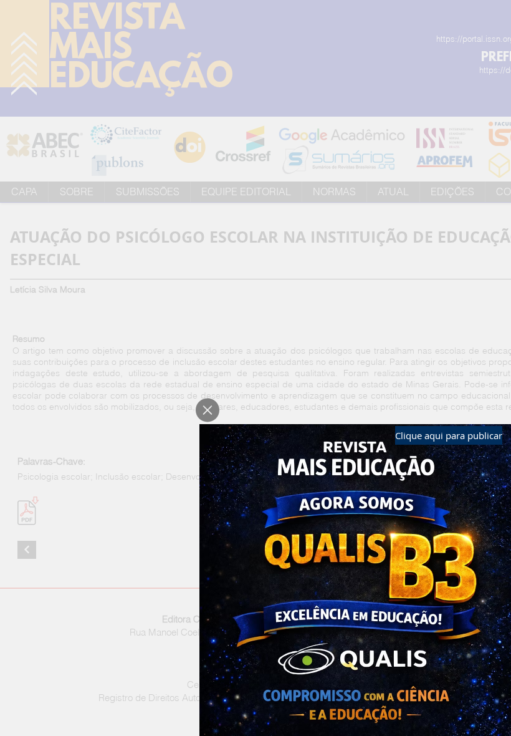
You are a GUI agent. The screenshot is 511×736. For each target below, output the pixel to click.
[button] (207, 410)
